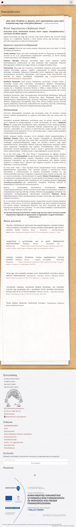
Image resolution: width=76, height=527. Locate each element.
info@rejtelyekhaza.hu (15, 408)
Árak (6, 428)
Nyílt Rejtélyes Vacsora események (18, 434)
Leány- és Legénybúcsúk (13, 442)
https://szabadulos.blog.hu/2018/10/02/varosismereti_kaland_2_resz (35, 232)
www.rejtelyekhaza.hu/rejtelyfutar (18, 79)
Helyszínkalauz (10, 437)
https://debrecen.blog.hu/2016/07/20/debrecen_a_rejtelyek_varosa (30, 278)
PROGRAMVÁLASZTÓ (11, 426)
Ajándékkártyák (10, 440)
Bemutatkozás (9, 448)
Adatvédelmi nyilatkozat (16, 417)
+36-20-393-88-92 (13, 411)
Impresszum (10, 414)
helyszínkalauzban (57, 76)
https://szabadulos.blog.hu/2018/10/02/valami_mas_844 (26, 294)
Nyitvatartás (9, 431)
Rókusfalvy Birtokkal (21, 203)
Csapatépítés (9, 445)
